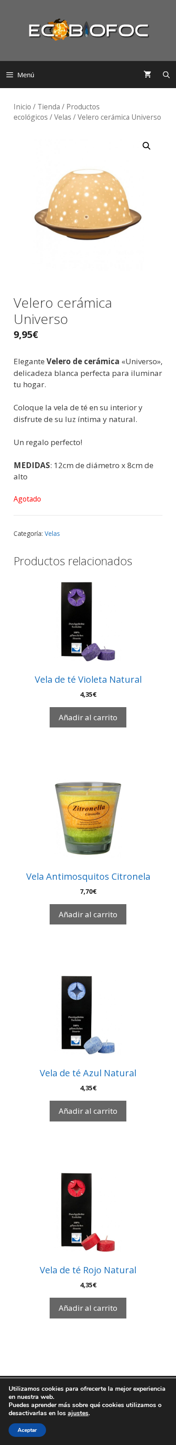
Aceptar (27, 1430)
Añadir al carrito (88, 717)
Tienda (48, 107)
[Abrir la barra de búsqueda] (166, 74)
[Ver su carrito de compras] (147, 74)
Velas (62, 117)
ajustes (78, 1413)
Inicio (22, 107)
